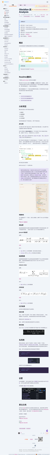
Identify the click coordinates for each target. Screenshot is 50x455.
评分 (42, 14)
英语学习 (6, 83)
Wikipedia (46, 409)
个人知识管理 (7, 31)
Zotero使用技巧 (7, 72)
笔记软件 (6, 45)
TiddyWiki (6, 76)
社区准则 (6, 20)
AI (19, 14)
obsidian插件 (37, 16)
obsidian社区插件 (27, 16)
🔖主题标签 (6, 12)
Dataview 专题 (7, 60)
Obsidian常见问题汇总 (8, 64)
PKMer (16, 454)
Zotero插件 (6, 71)
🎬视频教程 (6, 15)
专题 (13, 5)
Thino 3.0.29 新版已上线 (43, 6)
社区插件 (6, 57)
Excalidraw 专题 (7, 62)
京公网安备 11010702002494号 (43, 454)
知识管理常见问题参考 (8, 34)
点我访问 (28, 34)
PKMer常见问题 (7, 24)
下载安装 (29, 36)
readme (42, 16)
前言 (5, 19)
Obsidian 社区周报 (8, 58)
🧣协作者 (6, 13)
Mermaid (6, 41)
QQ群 (31, 439)
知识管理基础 (7, 29)
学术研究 (6, 79)
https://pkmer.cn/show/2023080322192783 (30, 451)
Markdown (6, 39)
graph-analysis (25, 80)
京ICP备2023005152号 (31, 454)
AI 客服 (26, 439)
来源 (20, 245)
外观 (5, 51)
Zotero (5, 67)
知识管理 (6, 27)
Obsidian (6, 48)
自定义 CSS (6, 53)
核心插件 (6, 55)
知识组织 (6, 32)
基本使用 (6, 50)
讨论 (44, 14)
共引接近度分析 (35, 411)
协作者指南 (6, 22)
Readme (32, 69)
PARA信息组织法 (7, 43)
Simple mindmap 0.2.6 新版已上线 (41, 9)
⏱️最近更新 (6, 10)
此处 (24, 408)
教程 (5, 5)
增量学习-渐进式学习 (8, 36)
